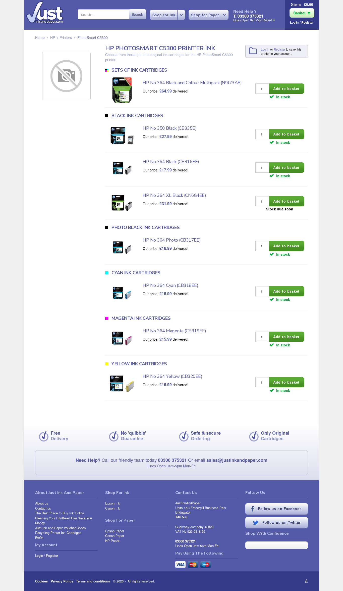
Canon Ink (112, 508)
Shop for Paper (205, 14)
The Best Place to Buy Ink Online (59, 513)
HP (52, 37)
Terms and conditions (93, 581)
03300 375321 (172, 460)
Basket (300, 12)
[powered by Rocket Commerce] (276, 581)
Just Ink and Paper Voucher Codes (60, 527)
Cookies (41, 581)
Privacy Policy (62, 581)
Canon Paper (114, 535)
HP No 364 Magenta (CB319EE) (174, 331)
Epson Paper (114, 530)
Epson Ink (112, 503)
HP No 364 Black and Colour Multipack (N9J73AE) (192, 83)
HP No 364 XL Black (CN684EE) (174, 195)
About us (41, 503)
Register (307, 22)
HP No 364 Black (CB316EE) (171, 162)
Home (40, 37)
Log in (294, 22)
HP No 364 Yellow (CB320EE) (172, 376)
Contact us (43, 508)
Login (39, 555)
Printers (66, 37)
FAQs (39, 537)
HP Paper (112, 540)
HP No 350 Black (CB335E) (169, 128)
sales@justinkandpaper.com (236, 460)
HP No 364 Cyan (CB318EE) (170, 285)
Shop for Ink (164, 14)
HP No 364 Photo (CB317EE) (172, 240)
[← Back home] (44, 12)
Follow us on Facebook (279, 508)
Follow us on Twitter (281, 522)
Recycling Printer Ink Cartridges (58, 532)
